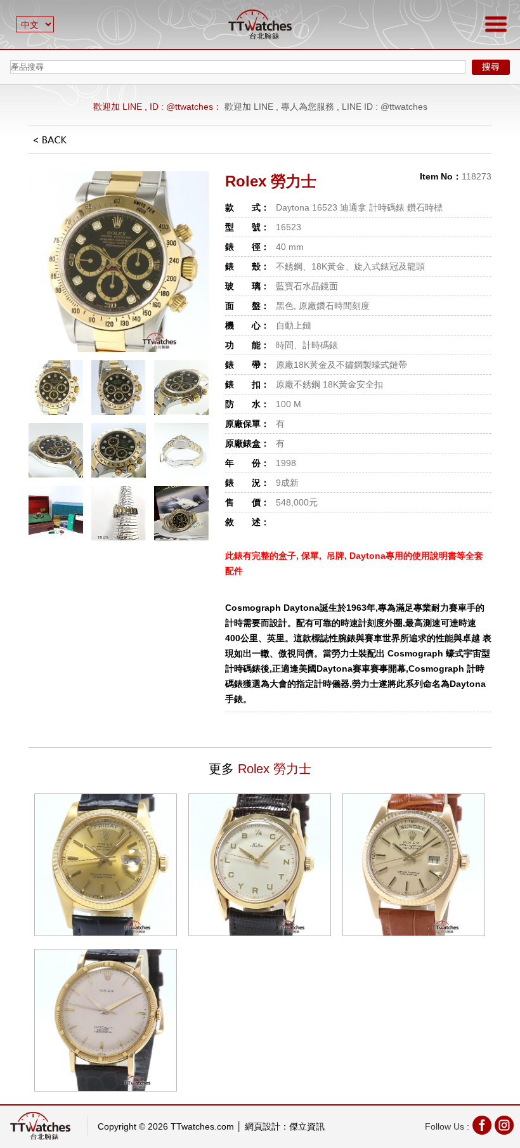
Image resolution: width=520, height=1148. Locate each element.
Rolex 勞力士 (270, 181)
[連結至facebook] (481, 1127)
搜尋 (491, 67)
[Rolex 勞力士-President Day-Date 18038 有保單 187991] (105, 865)
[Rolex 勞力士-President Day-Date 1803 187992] (413, 865)
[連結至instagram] (504, 1127)
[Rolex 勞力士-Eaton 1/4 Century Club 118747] (259, 865)
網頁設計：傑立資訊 (285, 1126)
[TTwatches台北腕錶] (260, 24)
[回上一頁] (50, 144)
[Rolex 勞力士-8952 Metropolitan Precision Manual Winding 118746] (105, 1020)
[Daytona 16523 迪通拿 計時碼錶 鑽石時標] (119, 261)
